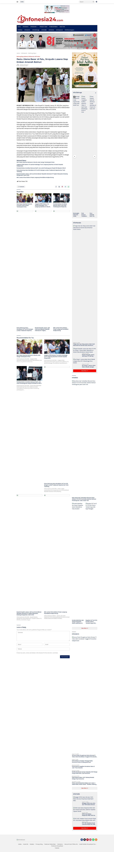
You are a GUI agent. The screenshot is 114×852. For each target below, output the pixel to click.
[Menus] (18, 1)
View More (84, 370)
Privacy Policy (39, 844)
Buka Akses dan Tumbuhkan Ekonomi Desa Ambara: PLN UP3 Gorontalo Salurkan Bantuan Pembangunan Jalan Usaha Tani (84, 499)
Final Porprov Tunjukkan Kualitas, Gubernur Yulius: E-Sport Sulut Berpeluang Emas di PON (84, 215)
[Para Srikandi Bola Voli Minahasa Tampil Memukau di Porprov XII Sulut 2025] (93, 154)
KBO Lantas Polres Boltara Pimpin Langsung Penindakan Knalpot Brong (35, 177)
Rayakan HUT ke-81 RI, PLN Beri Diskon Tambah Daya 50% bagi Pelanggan (91, 622)
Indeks (22, 1)
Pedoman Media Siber (50, 844)
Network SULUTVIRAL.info (71, 844)
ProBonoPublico (53, 26)
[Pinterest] (87, 839)
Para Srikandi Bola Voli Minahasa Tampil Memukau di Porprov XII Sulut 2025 (93, 215)
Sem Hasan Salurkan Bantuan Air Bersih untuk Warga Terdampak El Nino (35, 162)
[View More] (95, 93)
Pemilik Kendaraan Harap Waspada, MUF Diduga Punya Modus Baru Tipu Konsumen (84, 772)
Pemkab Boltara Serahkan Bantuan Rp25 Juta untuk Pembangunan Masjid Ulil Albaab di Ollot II (41, 168)
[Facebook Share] (56, 187)
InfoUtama (25, 26)
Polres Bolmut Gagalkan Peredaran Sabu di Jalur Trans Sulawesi (83, 767)
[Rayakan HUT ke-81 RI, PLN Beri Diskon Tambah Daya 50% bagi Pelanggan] (91, 561)
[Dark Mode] (96, 1)
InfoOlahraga (35, 30)
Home (19, 26)
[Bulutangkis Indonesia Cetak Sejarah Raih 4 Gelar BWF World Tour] (76, 154)
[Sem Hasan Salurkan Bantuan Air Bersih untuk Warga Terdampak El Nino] (25, 197)
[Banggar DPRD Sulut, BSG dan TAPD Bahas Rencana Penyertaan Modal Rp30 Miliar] (84, 798)
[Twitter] (84, 839)
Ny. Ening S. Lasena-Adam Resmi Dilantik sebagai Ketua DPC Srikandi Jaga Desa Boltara (89, 366)
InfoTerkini (51, 30)
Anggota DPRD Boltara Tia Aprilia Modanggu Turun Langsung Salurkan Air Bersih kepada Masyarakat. (40, 165)
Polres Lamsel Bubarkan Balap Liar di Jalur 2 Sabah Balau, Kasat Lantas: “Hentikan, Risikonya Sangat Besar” (84, 783)
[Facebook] (81, 839)
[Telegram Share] (65, 187)
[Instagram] (90, 839)
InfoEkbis (20, 30)
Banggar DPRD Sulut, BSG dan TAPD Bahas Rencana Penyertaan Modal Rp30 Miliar (88, 804)
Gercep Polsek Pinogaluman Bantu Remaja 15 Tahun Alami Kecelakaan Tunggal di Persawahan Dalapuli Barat (84, 756)
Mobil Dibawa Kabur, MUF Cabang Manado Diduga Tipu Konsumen (83, 778)
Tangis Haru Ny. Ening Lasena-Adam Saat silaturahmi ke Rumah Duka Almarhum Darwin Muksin (84, 344)
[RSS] (96, 839)
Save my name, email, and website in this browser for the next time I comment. (38, 653)
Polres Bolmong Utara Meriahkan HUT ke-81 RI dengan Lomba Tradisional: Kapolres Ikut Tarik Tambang (41, 171)
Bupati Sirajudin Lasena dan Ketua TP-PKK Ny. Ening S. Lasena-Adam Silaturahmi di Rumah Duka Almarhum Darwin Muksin (89, 355)
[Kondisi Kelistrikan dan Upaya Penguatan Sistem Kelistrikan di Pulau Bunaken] (78, 561)
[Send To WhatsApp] (68, 187)
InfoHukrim (27, 30)
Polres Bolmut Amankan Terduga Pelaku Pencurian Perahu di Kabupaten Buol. (82, 761)
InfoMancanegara (69, 30)
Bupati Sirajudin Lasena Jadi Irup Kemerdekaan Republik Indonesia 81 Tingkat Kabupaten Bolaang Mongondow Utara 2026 (42, 174)
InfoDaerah (33, 26)
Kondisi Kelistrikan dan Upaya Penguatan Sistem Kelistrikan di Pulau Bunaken (78, 622)
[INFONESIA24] (40, 19)
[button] (93, 1)
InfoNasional (59, 30)
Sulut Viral (62, 26)
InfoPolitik (44, 30)
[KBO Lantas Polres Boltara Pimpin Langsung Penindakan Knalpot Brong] (61, 268)
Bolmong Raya (20, 56)
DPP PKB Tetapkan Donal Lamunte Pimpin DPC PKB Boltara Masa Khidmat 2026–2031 (88, 823)
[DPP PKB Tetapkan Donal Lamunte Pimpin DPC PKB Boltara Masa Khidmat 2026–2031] (84, 819)
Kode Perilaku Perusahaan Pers (87, 844)
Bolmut (26, 56)
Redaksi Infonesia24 (24, 64)
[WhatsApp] (93, 839)
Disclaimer (60, 844)
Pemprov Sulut (43, 26)
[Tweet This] (59, 187)
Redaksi (32, 844)
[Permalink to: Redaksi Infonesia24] (18, 65)
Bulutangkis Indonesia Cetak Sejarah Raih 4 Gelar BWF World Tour (76, 215)
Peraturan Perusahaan (57, 846)
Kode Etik (25, 844)
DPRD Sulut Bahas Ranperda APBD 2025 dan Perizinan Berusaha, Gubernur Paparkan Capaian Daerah (89, 814)
